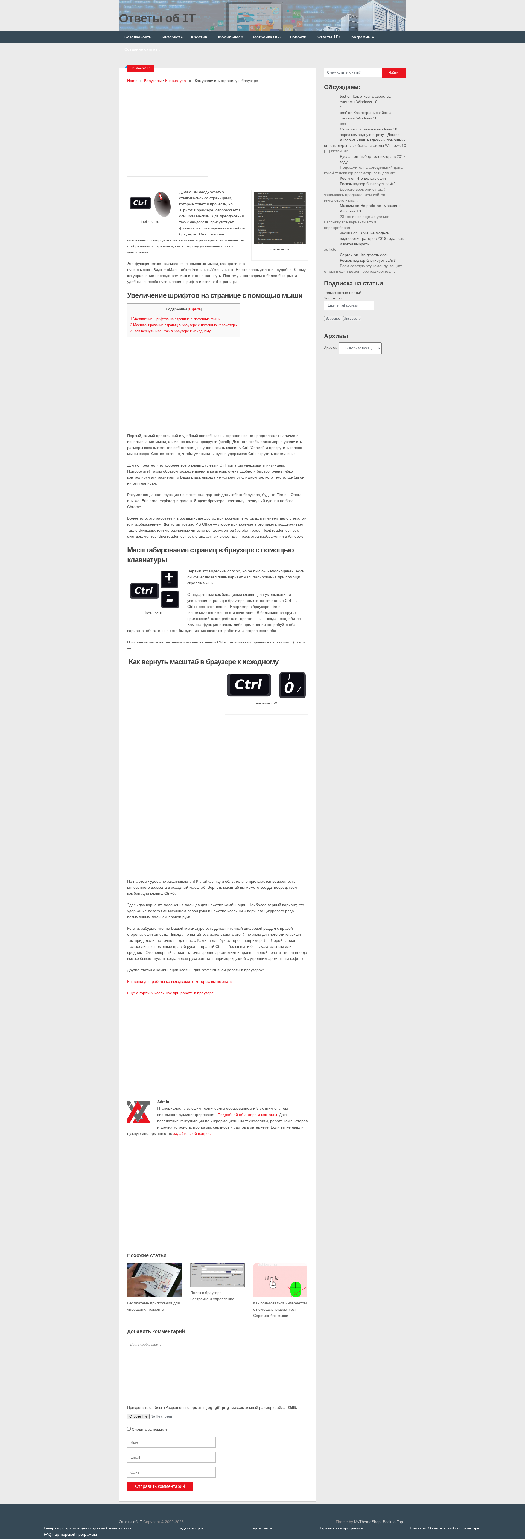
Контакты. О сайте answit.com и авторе (444, 1528)
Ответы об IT (157, 18)
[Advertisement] (217, 122)
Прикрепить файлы (212, 1407)
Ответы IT (328, 37)
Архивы (330, 348)
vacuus (346, 233)
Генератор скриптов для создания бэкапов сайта (88, 1528)
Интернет (172, 37)
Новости (298, 37)
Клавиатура (175, 80)
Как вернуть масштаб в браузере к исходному (170, 331)
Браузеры (153, 80)
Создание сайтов (142, 49)
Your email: (333, 298)
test (343, 96)
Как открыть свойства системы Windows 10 (367, 145)
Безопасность (137, 37)
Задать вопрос (191, 1528)
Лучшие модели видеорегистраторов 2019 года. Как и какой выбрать (372, 238)
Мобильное (230, 37)
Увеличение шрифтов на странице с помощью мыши (175, 319)
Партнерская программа (341, 1528)
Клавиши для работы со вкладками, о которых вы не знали (180, 981)
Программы (361, 37)
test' (343, 112)
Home (132, 80)
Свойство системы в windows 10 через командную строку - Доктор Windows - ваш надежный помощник (372, 134)
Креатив (199, 37)
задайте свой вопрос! (192, 1133)
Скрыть (195, 309)
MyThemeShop (367, 1522)
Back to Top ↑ (394, 1522)
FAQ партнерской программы (70, 1534)
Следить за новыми (149, 1429)
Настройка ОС (266, 37)
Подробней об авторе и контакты (247, 1114)
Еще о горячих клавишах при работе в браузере (170, 993)
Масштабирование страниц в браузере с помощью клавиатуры (183, 325)
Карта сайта (261, 1528)
